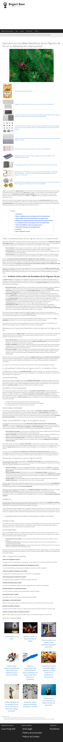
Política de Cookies (30, 736)
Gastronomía (6, 716)
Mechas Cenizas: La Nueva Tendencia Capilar (30, 639)
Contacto (22, 31)
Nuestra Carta (29, 31)
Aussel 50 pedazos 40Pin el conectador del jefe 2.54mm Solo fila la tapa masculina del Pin (36, 165)
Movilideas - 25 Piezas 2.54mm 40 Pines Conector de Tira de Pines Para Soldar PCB (34, 104)
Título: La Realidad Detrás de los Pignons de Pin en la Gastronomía (33, 216)
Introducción (19, 214)
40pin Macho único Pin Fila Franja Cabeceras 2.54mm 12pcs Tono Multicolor (33, 149)
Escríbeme (54, 728)
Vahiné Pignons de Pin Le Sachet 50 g (23, 91)
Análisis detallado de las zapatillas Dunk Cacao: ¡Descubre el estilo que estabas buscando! (12, 706)
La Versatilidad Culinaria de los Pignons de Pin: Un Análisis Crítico (32, 222)
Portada (2, 35)
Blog (17, 31)
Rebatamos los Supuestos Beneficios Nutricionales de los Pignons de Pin (34, 220)
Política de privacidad (32, 732)
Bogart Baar (17, 4)
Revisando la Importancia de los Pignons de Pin (28, 227)
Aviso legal (27, 728)
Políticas (36, 31)
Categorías (18, 229)
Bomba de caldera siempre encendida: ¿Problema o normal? (30, 704)
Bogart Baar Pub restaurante (7, 31)
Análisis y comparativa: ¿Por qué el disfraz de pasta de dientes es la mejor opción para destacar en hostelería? (30, 672)
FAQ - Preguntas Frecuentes (23, 231)
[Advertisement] (31, 20)
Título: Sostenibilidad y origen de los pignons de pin (29, 225)
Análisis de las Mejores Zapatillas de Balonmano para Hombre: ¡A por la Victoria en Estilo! (11, 670)
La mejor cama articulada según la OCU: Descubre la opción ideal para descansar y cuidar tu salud (24, 717)
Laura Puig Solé (8, 728)
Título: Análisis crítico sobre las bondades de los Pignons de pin (32, 218)
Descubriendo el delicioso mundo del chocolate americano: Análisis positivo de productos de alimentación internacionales (29, 719)
